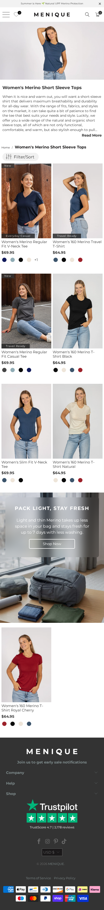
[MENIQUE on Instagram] (47, 841)
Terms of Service (38, 878)
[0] (15, 14)
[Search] (87, 14)
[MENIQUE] (52, 14)
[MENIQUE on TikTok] (64, 841)
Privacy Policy (64, 878)
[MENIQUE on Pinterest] (56, 841)
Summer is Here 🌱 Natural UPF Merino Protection (52, 3)
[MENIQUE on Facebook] (39, 841)
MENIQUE (56, 864)
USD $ (48, 852)
